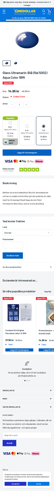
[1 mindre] (12, 104)
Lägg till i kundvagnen (27, 152)
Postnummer (8, 239)
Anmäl (9, 443)
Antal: (5, 103)
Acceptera (15, 484)
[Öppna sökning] (43, 11)
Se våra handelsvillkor (12, 267)
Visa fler (47, 291)
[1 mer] (26, 104)
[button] (10, 129)
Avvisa (38, 484)
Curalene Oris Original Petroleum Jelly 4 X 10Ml (15, 331)
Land (5, 227)
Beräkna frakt (13, 255)
